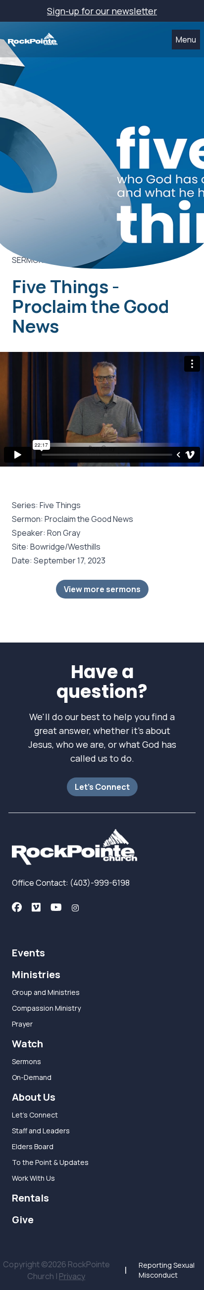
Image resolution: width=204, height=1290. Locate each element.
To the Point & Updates (50, 1162)
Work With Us (33, 1178)
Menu (186, 39)
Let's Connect (102, 786)
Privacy (72, 1276)
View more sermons (102, 589)
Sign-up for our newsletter (102, 11)
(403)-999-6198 (99, 882)
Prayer (22, 1024)
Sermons (26, 1061)
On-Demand (31, 1077)
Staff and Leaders (41, 1130)
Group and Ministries (46, 992)
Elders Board (32, 1146)
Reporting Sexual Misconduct (167, 1270)
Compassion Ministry (46, 1008)
